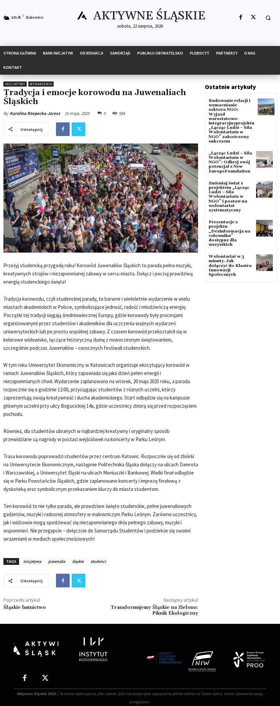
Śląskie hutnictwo (24, 607)
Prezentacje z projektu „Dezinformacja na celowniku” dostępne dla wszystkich (229, 233)
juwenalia (56, 561)
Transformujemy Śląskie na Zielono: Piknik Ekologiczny (154, 610)
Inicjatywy (15, 84)
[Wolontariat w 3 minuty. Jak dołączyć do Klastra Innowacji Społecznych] (264, 262)
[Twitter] (253, 17)
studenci (98, 561)
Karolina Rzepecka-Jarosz (35, 113)
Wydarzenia (41, 84)
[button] (268, 17)
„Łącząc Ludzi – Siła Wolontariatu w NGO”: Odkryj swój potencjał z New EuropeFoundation (230, 162)
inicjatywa (32, 561)
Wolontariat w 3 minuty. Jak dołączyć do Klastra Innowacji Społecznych (230, 265)
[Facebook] (240, 17)
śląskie (78, 561)
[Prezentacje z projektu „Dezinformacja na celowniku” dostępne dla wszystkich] (264, 228)
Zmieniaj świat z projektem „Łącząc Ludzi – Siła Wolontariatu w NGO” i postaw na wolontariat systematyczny (229, 197)
